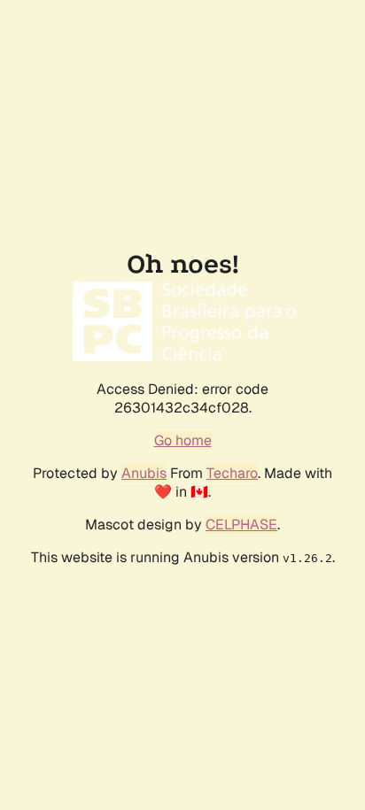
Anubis (144, 473)
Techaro (232, 473)
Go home (183, 440)
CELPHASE (241, 524)
